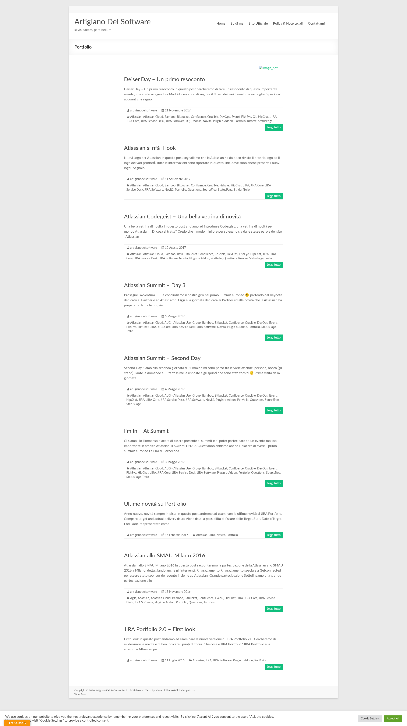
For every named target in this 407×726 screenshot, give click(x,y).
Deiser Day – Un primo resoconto (164, 79)
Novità (207, 121)
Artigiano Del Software (112, 22)
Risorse (251, 121)
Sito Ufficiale (258, 23)
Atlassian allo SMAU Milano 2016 (164, 555)
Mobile (196, 121)
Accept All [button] (393, 718)
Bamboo (170, 116)
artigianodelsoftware (143, 110)
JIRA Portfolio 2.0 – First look (159, 629)
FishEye (246, 116)
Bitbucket (183, 116)
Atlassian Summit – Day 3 (154, 285)
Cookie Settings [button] (370, 718)
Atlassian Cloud (153, 116)
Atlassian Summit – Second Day (162, 358)
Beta (180, 254)
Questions (194, 189)
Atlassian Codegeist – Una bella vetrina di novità (182, 216)
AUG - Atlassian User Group (182, 322)
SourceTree (209, 189)
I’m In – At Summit (146, 431)
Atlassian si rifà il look (150, 148)
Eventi (235, 116)
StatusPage (265, 121)
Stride (237, 189)
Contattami (316, 23)
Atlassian (136, 116)
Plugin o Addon (223, 121)
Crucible (212, 116)
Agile (133, 598)
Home (220, 23)
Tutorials (209, 602)
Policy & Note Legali (288, 23)
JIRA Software (175, 121)
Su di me (237, 23)
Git (254, 116)
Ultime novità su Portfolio (155, 504)
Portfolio (240, 121)
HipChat (263, 116)
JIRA (273, 116)
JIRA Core (132, 121)
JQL (188, 121)
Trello (246, 189)
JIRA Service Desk (152, 121)
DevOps (224, 116)
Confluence (198, 116)
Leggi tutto (274, 127)
